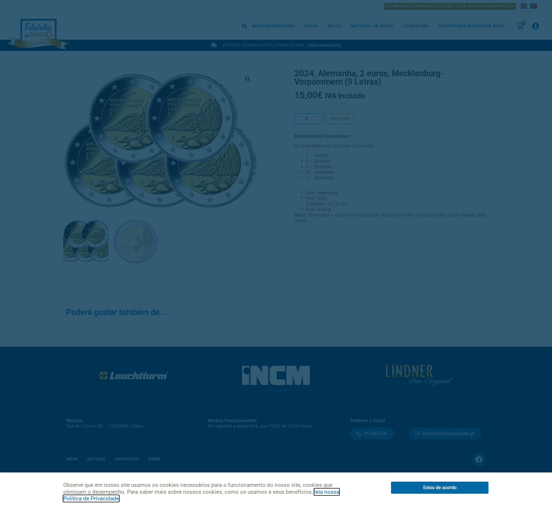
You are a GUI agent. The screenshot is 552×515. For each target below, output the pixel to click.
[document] (276, 257)
